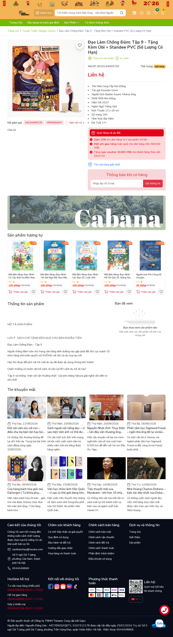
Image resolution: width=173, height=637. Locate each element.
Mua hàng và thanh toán (62, 553)
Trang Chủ (15, 22)
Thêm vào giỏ (20, 292)
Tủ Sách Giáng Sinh (97, 22)
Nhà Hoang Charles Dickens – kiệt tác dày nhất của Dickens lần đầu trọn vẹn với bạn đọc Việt (146, 491)
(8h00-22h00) (25, 608)
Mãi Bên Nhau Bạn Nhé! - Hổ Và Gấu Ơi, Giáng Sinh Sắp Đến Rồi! (118, 276)
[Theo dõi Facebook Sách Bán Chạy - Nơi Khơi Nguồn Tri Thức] (51, 586)
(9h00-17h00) (25, 590)
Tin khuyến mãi (21, 389)
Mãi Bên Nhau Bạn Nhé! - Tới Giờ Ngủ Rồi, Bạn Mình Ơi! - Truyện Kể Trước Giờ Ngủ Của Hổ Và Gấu (54, 276)
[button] (160, 268)
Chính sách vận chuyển (101, 537)
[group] (46, 78)
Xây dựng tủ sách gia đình (43, 22)
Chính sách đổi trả (99, 543)
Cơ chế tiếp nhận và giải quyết (65, 532)
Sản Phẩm (70, 22)
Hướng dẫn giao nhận (60, 548)
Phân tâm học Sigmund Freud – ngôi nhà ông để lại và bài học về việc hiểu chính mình (146, 430)
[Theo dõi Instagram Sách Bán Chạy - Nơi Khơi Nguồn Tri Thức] (57, 586)
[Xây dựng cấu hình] (134, 13)
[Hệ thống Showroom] (148, 13)
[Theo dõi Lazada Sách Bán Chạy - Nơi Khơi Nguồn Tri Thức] (69, 586)
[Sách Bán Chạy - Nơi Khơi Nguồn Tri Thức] (20, 13)
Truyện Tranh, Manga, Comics (39, 31)
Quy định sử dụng (58, 537)
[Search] (122, 12)
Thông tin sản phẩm (103, 58)
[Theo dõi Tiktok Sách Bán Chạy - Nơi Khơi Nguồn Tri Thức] (75, 586)
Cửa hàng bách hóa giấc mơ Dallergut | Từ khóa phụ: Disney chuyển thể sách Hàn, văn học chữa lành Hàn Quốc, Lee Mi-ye (26, 491)
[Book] (86, 213)
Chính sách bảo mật (100, 532)
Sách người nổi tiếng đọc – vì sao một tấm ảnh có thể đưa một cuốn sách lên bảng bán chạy (66, 430)
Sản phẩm (135, 543)
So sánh (124, 58)
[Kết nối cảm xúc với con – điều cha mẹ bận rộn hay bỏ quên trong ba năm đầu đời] (26, 407)
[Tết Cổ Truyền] (86, 3)
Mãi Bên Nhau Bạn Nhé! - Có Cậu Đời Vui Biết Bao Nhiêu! (22, 276)
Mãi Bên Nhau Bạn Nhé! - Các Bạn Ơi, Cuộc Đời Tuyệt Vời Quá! (86, 276)
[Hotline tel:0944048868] (141, 13)
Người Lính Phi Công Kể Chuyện (148, 276)
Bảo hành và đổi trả (59, 543)
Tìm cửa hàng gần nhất (107, 164)
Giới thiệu (134, 537)
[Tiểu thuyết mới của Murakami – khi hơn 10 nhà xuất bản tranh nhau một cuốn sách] (106, 468)
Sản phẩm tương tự (24, 235)
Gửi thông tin (152, 183)
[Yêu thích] (79, 45)
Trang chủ (13, 31)
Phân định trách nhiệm (101, 553)
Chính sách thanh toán (101, 548)
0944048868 (20, 568)
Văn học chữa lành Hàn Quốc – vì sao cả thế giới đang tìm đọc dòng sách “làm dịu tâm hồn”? (66, 491)
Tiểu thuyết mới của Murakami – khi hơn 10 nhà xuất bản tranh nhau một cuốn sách (104, 491)
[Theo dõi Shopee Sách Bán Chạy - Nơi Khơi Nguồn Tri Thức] (63, 586)
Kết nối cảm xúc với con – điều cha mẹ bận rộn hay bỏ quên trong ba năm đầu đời (25, 430)
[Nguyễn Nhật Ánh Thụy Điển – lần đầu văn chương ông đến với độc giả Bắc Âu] (106, 407)
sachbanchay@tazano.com (27, 549)
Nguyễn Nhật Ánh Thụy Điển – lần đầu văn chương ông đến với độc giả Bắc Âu (106, 430)
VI (136, 599)
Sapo (82, 621)
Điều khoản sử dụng (100, 559)
